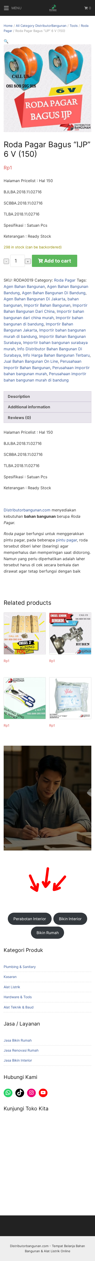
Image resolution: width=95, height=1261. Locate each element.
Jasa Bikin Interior (18, 1060)
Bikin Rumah (48, 932)
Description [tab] (19, 396)
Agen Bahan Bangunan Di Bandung (54, 292)
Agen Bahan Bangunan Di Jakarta (34, 298)
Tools (74, 26)
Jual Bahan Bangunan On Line (31, 361)
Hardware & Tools (18, 997)
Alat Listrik (12, 987)
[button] (6, 41)
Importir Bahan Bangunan (47, 305)
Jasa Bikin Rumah (18, 1040)
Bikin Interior (70, 919)
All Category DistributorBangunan (41, 26)
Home (8, 26)
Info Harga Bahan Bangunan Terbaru (56, 355)
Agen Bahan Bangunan (24, 286)
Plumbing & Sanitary (20, 967)
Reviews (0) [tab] (19, 417)
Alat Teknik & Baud (19, 1007)
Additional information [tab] (29, 406)
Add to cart (57, 261)
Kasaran (10, 977)
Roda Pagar (65, 280)
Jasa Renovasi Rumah (21, 1050)
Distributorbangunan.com (27, 510)
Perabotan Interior (29, 919)
